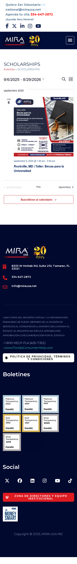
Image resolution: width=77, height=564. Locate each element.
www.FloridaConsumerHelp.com (28, 348)
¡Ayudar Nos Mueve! (20, 19)
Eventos (9, 69)
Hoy (38, 186)
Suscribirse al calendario (36, 199)
